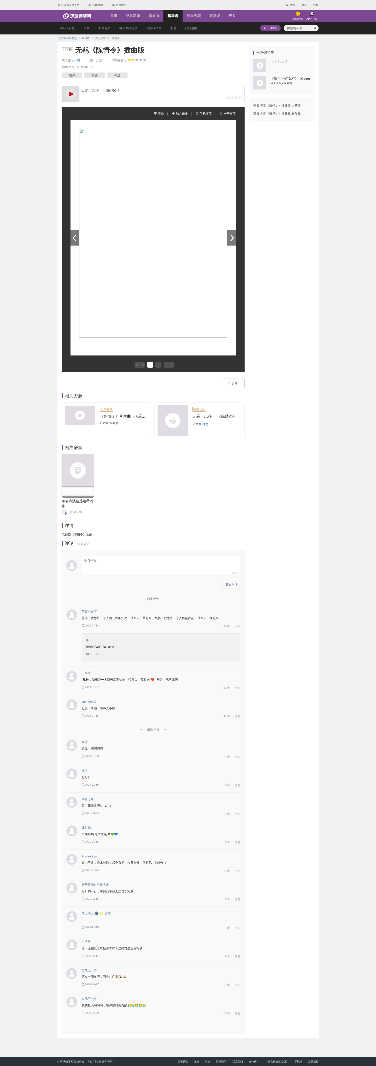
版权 (196, 1061)
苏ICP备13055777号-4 (100, 1061)
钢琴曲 (154, 16)
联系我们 (237, 1061)
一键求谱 (272, 28)
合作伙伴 (254, 1061)
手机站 (298, 1061)
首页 (113, 16)
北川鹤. (87, 827)
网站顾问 (221, 1061)
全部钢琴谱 (153, 28)
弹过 (117, 75)
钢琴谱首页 (67, 28)
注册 (316, 5)
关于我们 (183, 1061)
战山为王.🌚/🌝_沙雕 (96, 913)
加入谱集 (182, 113)
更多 (232, 16)
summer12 (89, 701)
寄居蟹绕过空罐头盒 (95, 884)
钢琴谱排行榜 (128, 28)
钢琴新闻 (133, 16)
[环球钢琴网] (76, 16)
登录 (304, 5)
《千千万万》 (280, 61)
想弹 (95, 75)
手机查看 (206, 113)
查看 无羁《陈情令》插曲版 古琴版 (277, 113)
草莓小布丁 (89, 611)
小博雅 (86, 941)
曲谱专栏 (104, 28)
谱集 (87, 28)
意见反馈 (313, 1061)
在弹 (72, 75)
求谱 (173, 28)
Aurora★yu (89, 856)
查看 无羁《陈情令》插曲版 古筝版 (277, 105)
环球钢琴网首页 (68, 38)
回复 (237, 626)
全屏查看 (230, 113)
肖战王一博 (89, 970)
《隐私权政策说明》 (277, 1061)
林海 (77, 60)
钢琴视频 (194, 16)
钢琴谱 (173, 16)
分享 (235, 383)
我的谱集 (191, 28)
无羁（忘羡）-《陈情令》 (214, 416)
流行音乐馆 (75, 512)
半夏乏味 (88, 799)
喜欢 (161, 113)
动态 (207, 1061)
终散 (85, 742)
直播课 (215, 16)
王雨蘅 (86, 673)
